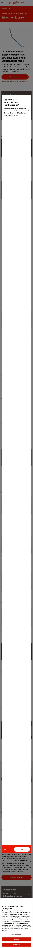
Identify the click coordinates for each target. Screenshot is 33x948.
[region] (16, 923)
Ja (22, 849)
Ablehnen (16, 939)
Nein (4, 849)
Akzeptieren (16, 944)
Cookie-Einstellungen (16, 934)
